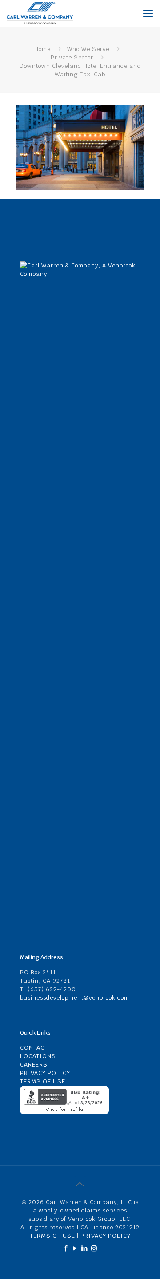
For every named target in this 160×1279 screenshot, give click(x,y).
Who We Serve (88, 49)
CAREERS (34, 1064)
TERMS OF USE (42, 1081)
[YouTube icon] (75, 1248)
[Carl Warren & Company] (40, 13)
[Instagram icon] (94, 1248)
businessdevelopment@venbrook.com (74, 997)
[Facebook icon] (66, 1248)
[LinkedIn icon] (84, 1248)
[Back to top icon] (80, 1184)
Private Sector (72, 57)
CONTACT (34, 1047)
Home (42, 49)
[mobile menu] (148, 13)
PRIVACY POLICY (45, 1073)
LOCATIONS (38, 1056)
